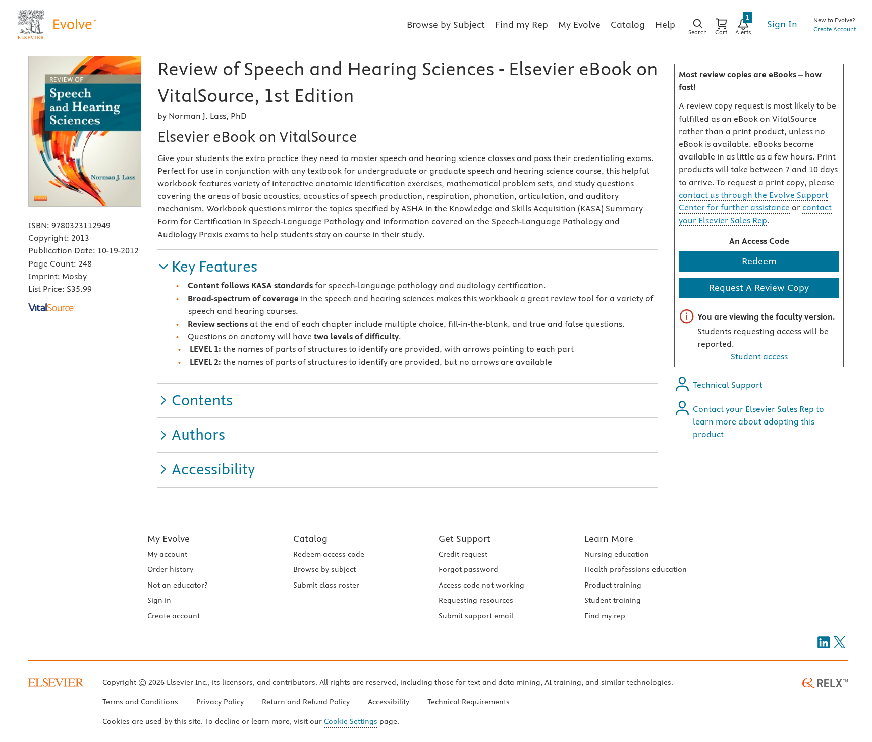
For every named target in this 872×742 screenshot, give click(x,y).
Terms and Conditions (140, 701)
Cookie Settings (350, 721)
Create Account (834, 29)
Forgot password (468, 569)
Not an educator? (177, 585)
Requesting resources (476, 600)
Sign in (159, 600)
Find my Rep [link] (521, 24)
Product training (612, 585)
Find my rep (604, 615)
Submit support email (476, 615)
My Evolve (168, 538)
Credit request (463, 554)
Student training (612, 600)
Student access (759, 356)
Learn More (608, 538)
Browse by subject (324, 569)
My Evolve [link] (579, 24)
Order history (170, 569)
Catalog (310, 538)
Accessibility (388, 701)
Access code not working (481, 585)
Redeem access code (328, 554)
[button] (207, 267)
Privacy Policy (220, 701)
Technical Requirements (468, 701)
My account (167, 554)
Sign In (782, 24)
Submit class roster (326, 585)
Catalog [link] (628, 24)
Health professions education (635, 569)
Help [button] (665, 24)
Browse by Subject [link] (446, 24)
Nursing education (616, 554)
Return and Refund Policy (306, 701)
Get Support (464, 538)
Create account (173, 615)
